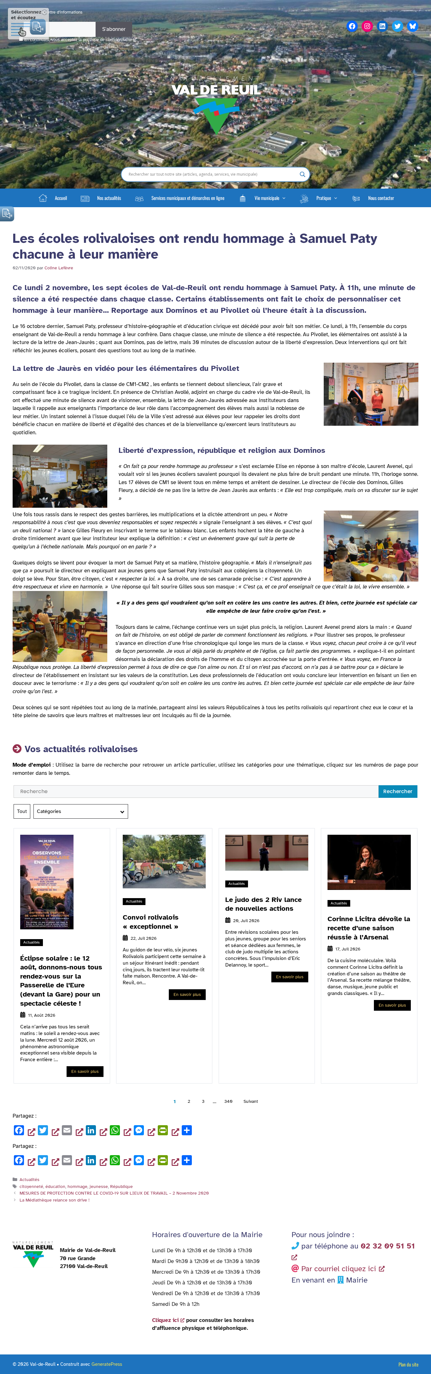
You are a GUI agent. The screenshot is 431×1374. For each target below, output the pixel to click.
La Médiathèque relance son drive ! (55, 1200)
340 (228, 1101)
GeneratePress (107, 1364)
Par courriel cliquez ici (338, 1268)
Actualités (31, 942)
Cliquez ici (165, 1320)
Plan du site (408, 1364)
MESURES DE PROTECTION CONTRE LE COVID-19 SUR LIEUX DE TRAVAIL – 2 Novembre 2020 (114, 1193)
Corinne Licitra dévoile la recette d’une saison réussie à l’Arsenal (369, 928)
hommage (77, 1186)
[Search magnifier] (302, 174)
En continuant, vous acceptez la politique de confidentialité (78, 39)
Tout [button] (22, 811)
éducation (55, 1186)
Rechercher (397, 791)
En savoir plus (85, 1071)
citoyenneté (31, 1186)
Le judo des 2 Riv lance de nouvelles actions (263, 904)
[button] (261, 197)
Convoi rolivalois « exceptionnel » (151, 922)
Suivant (251, 1101)
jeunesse (99, 1186)
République (121, 1186)
